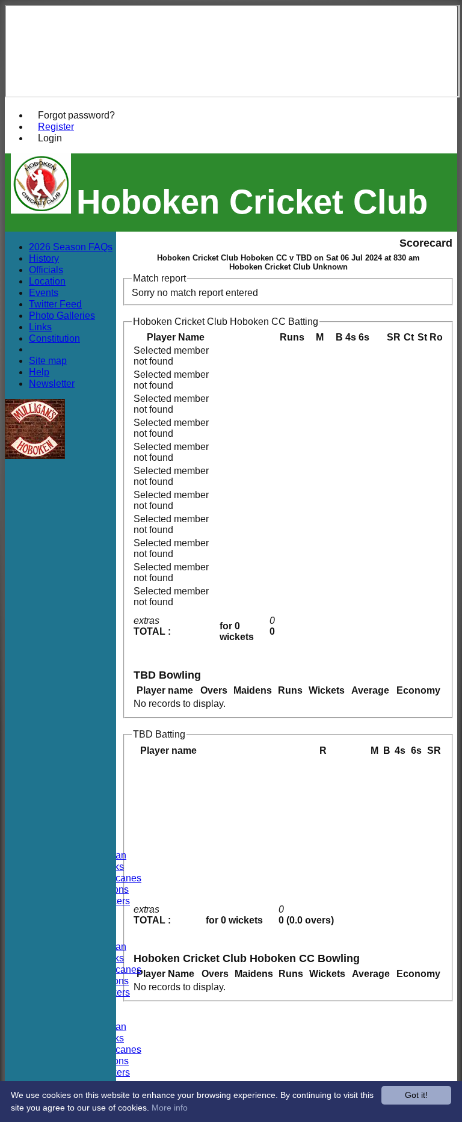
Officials (46, 269)
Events (43, 292)
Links (40, 326)
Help (39, 371)
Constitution (54, 338)
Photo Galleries (62, 315)
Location (47, 281)
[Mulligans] (35, 456)
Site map (48, 360)
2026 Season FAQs (70, 246)
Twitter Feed (55, 303)
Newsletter (52, 383)
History (44, 258)
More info (170, 1107)
